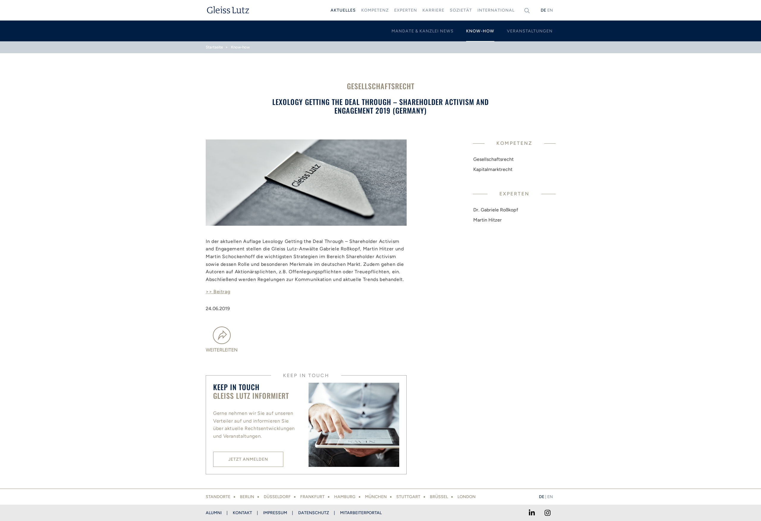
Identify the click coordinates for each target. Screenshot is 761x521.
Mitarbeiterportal (361, 512)
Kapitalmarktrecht (492, 169)
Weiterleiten (222, 350)
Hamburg (345, 496)
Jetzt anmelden (248, 459)
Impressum (275, 512)
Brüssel (439, 496)
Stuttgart (408, 496)
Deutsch (543, 10)
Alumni (214, 512)
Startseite (214, 47)
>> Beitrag (218, 291)
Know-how (240, 47)
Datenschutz (313, 512)
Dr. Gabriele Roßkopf (495, 210)
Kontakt (242, 512)
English (550, 10)
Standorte (218, 496)
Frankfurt (312, 496)
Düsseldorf (277, 496)
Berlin (247, 496)
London (466, 496)
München (376, 496)
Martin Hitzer (487, 220)
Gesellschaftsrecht (493, 159)
